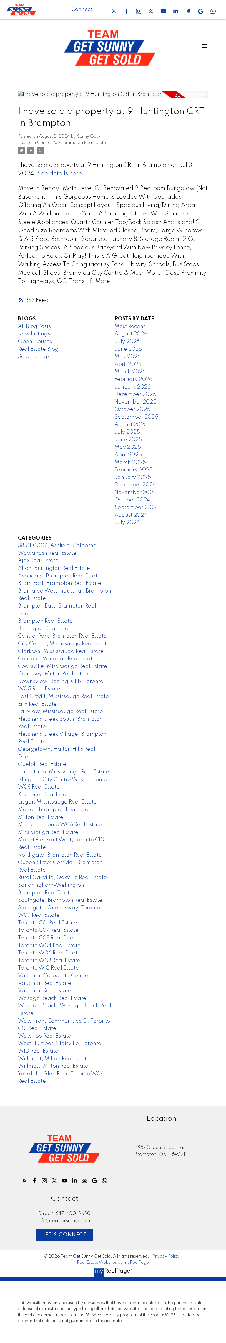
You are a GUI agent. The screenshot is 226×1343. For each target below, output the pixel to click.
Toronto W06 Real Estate (49, 953)
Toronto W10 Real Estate (48, 968)
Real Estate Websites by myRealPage (113, 1262)
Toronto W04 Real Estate (49, 945)
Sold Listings (34, 356)
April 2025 (128, 454)
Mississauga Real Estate (48, 832)
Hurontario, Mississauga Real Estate (63, 772)
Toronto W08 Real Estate (49, 960)
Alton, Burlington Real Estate (54, 568)
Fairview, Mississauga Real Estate (60, 711)
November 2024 (135, 492)
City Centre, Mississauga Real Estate (64, 643)
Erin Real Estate (37, 704)
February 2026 (133, 379)
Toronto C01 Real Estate (47, 923)
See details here (59, 174)
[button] (114, 11)
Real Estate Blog (38, 349)
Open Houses (35, 341)
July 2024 (127, 522)
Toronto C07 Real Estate (48, 930)
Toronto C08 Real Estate (48, 938)
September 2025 (136, 417)
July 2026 (127, 341)
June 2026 (128, 349)
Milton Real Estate (40, 817)
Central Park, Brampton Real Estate (71, 143)
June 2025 (128, 439)
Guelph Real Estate (42, 764)
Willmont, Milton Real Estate (54, 1058)
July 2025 (127, 432)
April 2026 (128, 364)
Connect (81, 9)
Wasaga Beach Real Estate (52, 998)
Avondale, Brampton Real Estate (59, 576)
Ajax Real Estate (38, 560)
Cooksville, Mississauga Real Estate (62, 666)
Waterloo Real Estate (44, 1036)
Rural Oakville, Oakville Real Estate (62, 877)
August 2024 (130, 515)
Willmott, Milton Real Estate (53, 1066)
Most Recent (129, 326)
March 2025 (130, 462)
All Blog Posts (34, 326)
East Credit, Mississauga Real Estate (63, 696)
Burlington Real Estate (46, 628)
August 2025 (130, 424)
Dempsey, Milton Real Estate (54, 674)
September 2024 (136, 507)
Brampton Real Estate (45, 621)
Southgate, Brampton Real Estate (60, 900)
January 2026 (132, 387)
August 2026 (130, 334)
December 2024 (135, 485)
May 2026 (127, 356)
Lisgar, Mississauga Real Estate (57, 802)
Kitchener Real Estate (45, 794)
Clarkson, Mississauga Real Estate (61, 651)
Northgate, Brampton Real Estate (60, 855)
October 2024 (132, 500)
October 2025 (132, 409)
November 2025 (135, 402)
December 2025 (135, 394)
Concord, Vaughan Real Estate (57, 658)
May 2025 (127, 447)
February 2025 (133, 470)
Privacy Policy (166, 1256)
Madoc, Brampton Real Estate (56, 809)
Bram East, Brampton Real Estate (59, 583)
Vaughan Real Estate (44, 990)
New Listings (34, 334)
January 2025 (132, 477)
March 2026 (130, 371)
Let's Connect (64, 1235)
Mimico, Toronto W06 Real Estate (60, 824)
